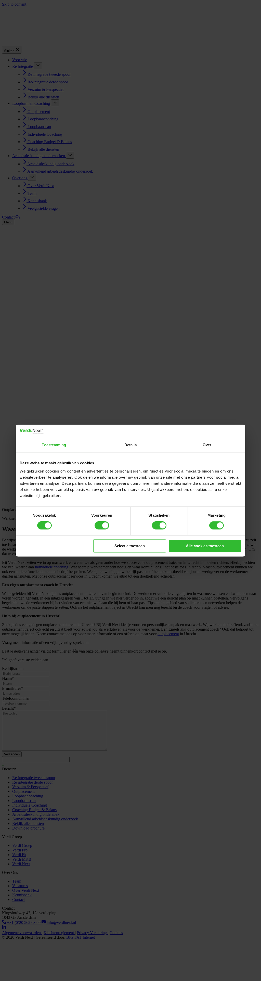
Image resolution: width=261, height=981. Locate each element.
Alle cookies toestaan (205, 546)
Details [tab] (130, 445)
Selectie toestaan (129, 546)
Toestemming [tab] (54, 445)
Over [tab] (207, 445)
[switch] (102, 525)
